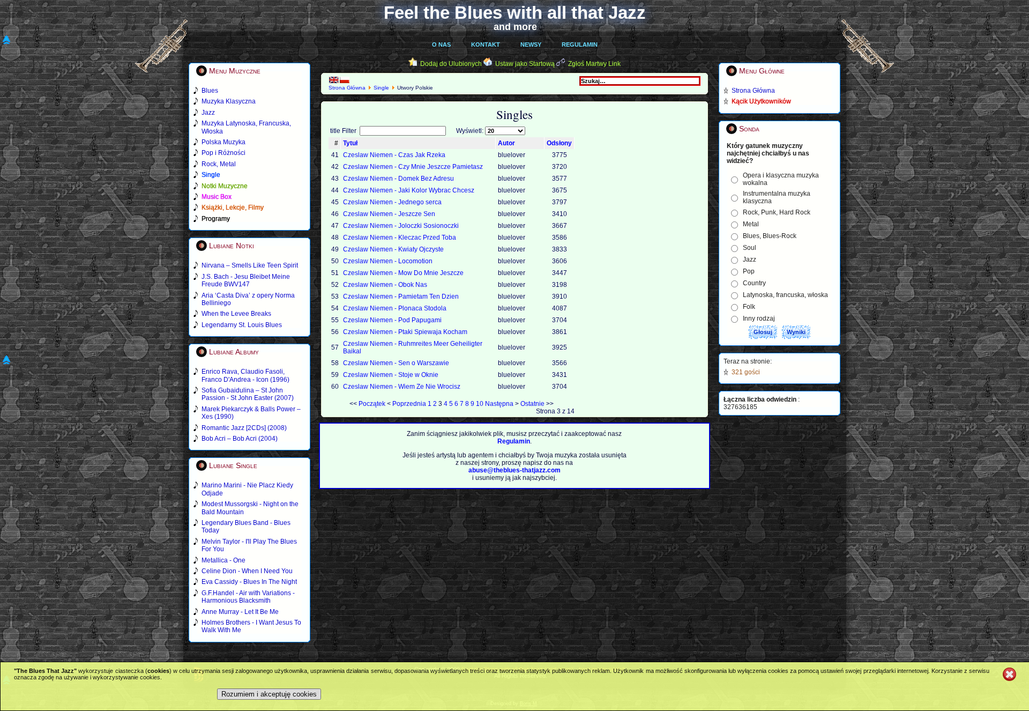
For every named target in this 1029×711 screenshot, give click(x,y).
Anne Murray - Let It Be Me (240, 612)
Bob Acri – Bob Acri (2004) (240, 438)
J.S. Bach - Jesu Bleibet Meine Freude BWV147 (246, 280)
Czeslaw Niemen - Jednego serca (392, 202)
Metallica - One (223, 560)
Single (381, 88)
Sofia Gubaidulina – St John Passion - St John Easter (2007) (248, 394)
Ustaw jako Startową (525, 64)
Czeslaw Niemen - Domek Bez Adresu (398, 178)
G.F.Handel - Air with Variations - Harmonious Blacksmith (248, 596)
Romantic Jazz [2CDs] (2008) (244, 428)
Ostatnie (532, 404)
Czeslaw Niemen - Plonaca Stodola (394, 308)
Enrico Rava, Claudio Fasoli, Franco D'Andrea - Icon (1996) (245, 375)
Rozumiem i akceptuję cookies (269, 694)
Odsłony (559, 143)
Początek (372, 404)
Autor (506, 143)
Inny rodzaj (759, 318)
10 (479, 404)
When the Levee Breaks (236, 313)
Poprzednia (409, 404)
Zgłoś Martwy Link (594, 64)
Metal (751, 224)
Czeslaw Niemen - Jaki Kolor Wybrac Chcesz (408, 190)
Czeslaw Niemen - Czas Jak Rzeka (394, 155)
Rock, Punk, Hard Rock (776, 212)
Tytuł (350, 143)
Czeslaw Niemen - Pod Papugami (392, 320)
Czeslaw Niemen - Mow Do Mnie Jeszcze (403, 273)
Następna (499, 404)
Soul (749, 247)
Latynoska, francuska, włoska (785, 295)
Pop (749, 271)
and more (515, 26)
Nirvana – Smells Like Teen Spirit (250, 265)
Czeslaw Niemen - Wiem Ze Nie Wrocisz (401, 386)
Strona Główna (347, 88)
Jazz (749, 259)
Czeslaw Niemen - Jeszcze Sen (389, 214)
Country (754, 283)
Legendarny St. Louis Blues (242, 325)
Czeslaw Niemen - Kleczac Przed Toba (399, 237)
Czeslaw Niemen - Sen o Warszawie (396, 363)
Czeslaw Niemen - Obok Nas (385, 284)
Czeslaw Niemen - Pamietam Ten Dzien (401, 296)
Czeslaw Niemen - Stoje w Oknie (390, 375)
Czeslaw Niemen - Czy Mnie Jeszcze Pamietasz (413, 167)
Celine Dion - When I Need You (247, 571)
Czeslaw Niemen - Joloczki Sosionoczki (401, 225)
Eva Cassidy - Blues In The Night (249, 582)
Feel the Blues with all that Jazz (515, 13)
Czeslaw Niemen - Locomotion (388, 261)
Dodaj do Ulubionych (451, 64)
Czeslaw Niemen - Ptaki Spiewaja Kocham (405, 332)
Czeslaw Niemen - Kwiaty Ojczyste (393, 249)
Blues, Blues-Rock (769, 236)
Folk (749, 306)
